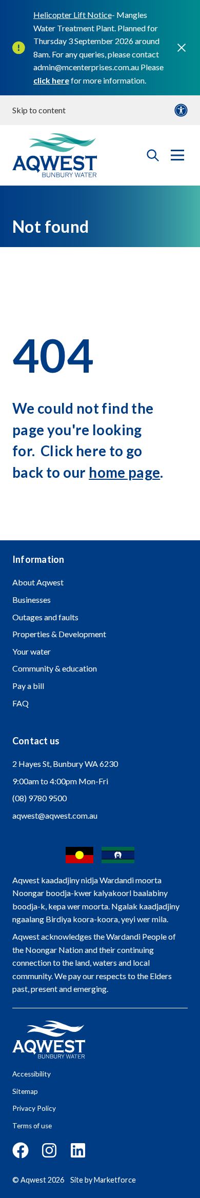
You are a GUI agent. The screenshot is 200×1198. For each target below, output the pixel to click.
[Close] (181, 48)
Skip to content (39, 110)
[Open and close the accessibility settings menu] (181, 110)
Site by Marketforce (103, 1179)
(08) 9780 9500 (39, 798)
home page (124, 472)
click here (51, 80)
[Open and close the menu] (177, 155)
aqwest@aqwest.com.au (54, 815)
